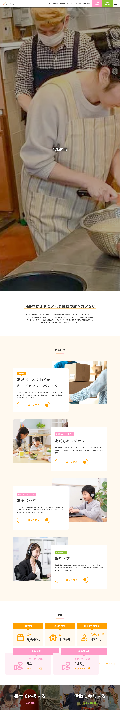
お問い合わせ (87, 4)
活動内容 (62, 4)
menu (115, 4)
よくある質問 (77, 4)
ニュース (69, 4)
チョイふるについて (52, 3)
